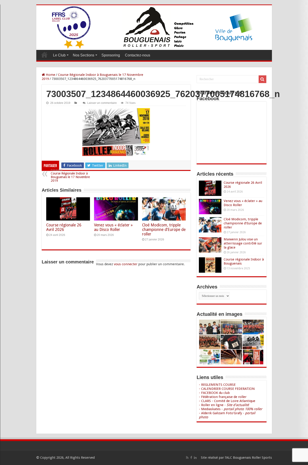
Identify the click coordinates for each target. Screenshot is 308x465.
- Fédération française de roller (222, 397)
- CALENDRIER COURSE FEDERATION (227, 389)
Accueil (44, 54)
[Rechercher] (262, 79)
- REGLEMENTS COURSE (217, 385)
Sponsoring (110, 55)
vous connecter (125, 264)
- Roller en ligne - (224, 405)
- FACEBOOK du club (214, 393)
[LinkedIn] (195, 457)
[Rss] (187, 457)
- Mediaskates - (230, 409)
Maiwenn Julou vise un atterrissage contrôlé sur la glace (243, 243)
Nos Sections (83, 55)
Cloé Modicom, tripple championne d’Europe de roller (164, 229)
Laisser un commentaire (102, 103)
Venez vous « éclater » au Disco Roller (113, 227)
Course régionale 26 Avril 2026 (63, 227)
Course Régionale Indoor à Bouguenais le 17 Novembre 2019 (70, 175)
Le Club (59, 55)
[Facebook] (191, 457)
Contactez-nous (137, 55)
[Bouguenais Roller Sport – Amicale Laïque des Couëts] (154, 27)
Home (50, 75)
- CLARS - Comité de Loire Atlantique (227, 401)
